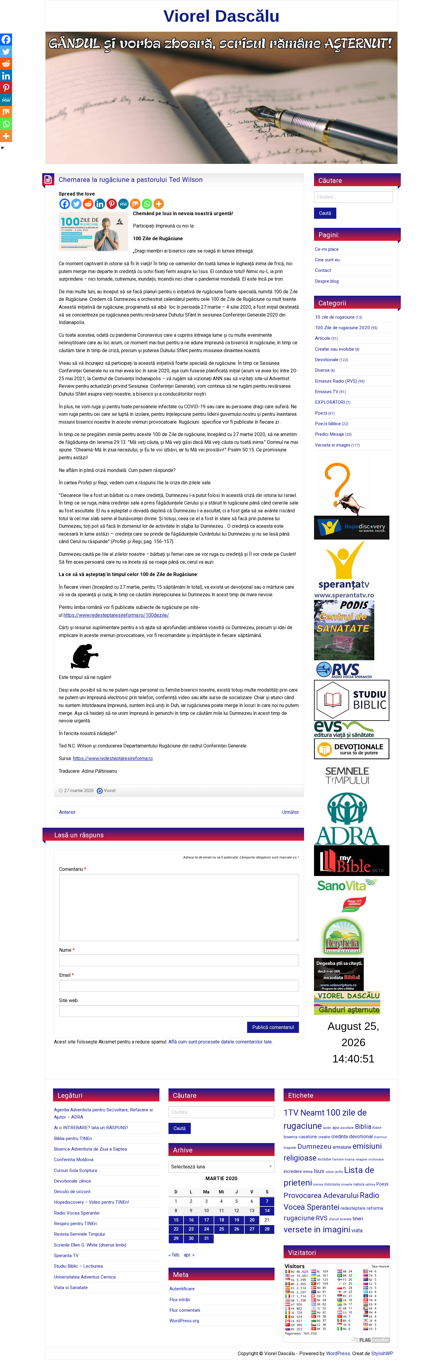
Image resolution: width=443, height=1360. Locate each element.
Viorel (109, 790)
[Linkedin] (100, 204)
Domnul (380, 1137)
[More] (158, 204)
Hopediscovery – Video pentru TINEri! (91, 1202)
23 (191, 1229)
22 (176, 1229)
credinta (339, 1136)
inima (308, 1171)
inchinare (376, 1159)
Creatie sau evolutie (334, 349)
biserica (290, 1137)
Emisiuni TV (326, 391)
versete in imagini (317, 1229)
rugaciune (299, 1218)
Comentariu (72, 869)
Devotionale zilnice (72, 1181)
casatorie (308, 1136)
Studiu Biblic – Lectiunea (78, 1266)
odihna (370, 1184)
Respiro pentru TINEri (75, 1223)
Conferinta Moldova (73, 1159)
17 (206, 1220)
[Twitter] (76, 204)
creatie (324, 1137)
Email (66, 975)
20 (252, 1220)
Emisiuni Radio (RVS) (336, 381)
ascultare (347, 1128)
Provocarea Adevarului (321, 1195)
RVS (322, 1218)
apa (335, 1127)
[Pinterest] (111, 204)
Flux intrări (179, 1299)
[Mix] (135, 204)
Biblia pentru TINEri (73, 1138)
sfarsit (334, 1219)
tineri (358, 1218)
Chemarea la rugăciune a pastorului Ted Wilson (131, 179)
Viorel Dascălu (221, 15)
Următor (290, 812)
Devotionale (326, 359)
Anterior (67, 812)
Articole (322, 338)
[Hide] (2, 147)
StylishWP (382, 1353)
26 (236, 1229)
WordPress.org (184, 1320)
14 (267, 1210)
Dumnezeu (314, 1146)
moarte (346, 1184)
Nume (67, 950)
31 (206, 1238)
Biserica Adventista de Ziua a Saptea (90, 1149)
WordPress (338, 1353)
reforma (375, 1208)
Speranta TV (66, 1255)
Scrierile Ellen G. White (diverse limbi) (90, 1245)
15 (176, 1220)
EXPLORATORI (330, 402)
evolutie (324, 1159)
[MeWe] (123, 204)
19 (236, 1220)
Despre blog (327, 281)
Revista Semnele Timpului (79, 1234)
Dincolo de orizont (72, 1191)
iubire (329, 1172)
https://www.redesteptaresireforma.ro (113, 758)
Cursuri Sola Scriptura (75, 1170)
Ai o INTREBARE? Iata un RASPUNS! (91, 1127)
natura (358, 1184)
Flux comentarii (184, 1310)
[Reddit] (88, 204)
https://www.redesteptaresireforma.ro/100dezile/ (116, 615)
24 (206, 1229)
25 (221, 1229)
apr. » (189, 1255)
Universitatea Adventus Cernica (85, 1277)
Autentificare (182, 1289)
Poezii (321, 413)
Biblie (376, 1128)
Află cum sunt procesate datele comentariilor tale (220, 1042)
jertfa (339, 1172)
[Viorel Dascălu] (221, 97)
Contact (323, 270)
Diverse (322, 370)
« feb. (174, 1255)
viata (357, 1231)
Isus (319, 1171)
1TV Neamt (304, 1113)
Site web (68, 1000)
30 (191, 1238)
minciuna (332, 1184)
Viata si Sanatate (71, 1287)
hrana (349, 1159)
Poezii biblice (328, 423)
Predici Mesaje (329, 434)
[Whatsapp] (147, 204)
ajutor (327, 1128)
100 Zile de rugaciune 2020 (342, 327)
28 (267, 1229)
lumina (318, 1184)
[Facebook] (64, 204)
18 (221, 1220)
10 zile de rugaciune (335, 317)
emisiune (342, 1147)
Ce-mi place (327, 249)
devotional (361, 1136)
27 (252, 1229)
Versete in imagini (332, 445)
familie (338, 1159)
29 (176, 1238)
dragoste (290, 1148)
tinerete (345, 1219)
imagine (361, 1159)
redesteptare (353, 1208)
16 (191, 1220)
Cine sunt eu (327, 260)
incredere (293, 1171)
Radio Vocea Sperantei (76, 1213)
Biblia (363, 1126)
